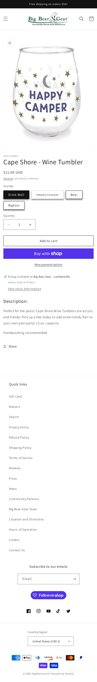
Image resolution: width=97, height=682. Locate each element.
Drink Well (16, 195)
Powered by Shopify (62, 673)
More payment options (48, 264)
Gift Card (15, 396)
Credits (14, 540)
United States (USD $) (46, 641)
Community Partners (24, 499)
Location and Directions (26, 519)
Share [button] (13, 346)
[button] (6, 19)
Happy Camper (50, 195)
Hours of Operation (23, 529)
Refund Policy (19, 437)
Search (14, 417)
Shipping (8, 178)
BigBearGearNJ (41, 673)
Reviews (15, 468)
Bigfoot (14, 205)
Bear (74, 195)
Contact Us (17, 550)
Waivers (14, 407)
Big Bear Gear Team (23, 509)
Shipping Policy (20, 448)
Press (13, 478)
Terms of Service (21, 458)
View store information (24, 289)
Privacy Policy (19, 427)
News (13, 489)
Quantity (9, 216)
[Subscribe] (74, 579)
